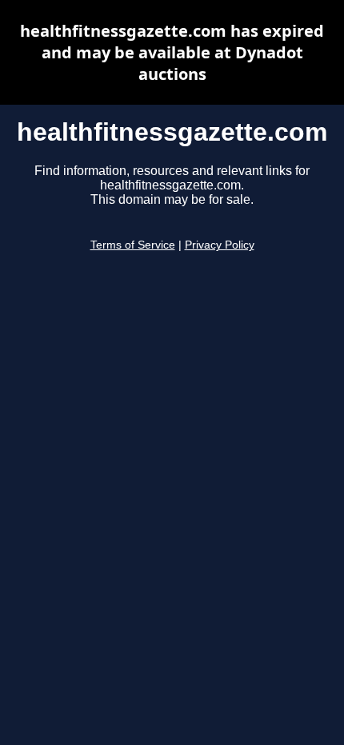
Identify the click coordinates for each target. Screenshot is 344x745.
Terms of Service (132, 245)
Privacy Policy (219, 245)
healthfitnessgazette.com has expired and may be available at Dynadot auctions (172, 52)
